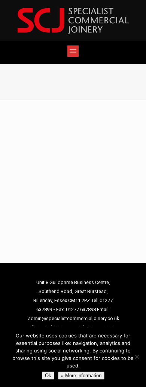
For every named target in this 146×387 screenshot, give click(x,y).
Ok (48, 375)
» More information (81, 375)
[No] (136, 356)
